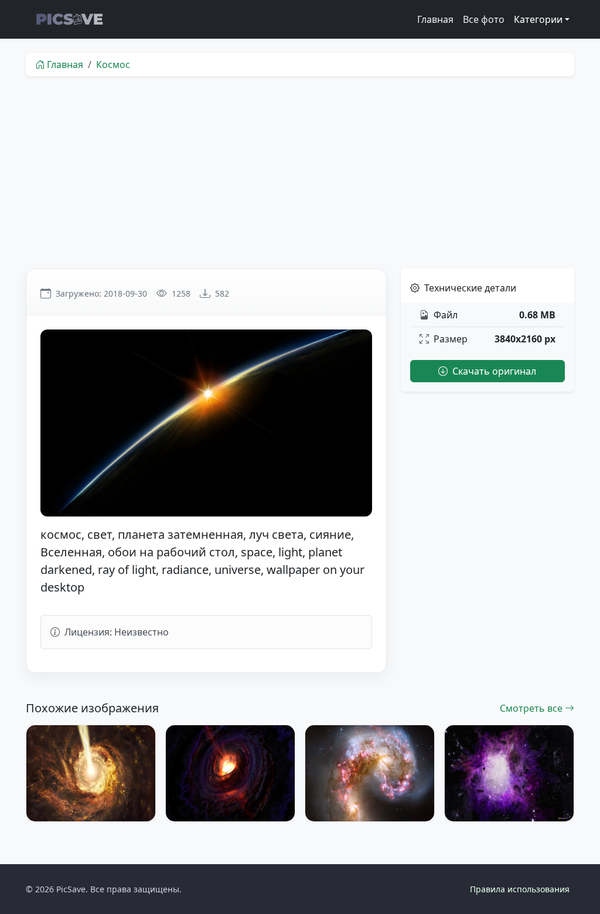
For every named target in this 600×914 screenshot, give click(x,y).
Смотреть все (532, 708)
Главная (435, 19)
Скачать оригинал (493, 371)
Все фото (483, 19)
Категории (538, 19)
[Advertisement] (300, 172)
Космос (113, 64)
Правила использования (520, 889)
